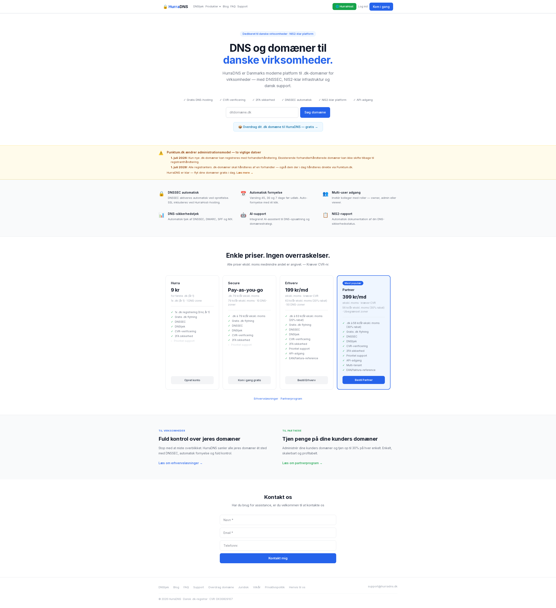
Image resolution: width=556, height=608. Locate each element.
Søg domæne (315, 112)
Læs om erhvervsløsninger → (181, 463)
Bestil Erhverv (307, 380)
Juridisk (243, 587)
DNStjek (198, 6)
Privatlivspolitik (275, 587)
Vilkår (257, 587)
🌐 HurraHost (344, 6)
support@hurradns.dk (382, 586)
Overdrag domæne (221, 587)
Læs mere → (245, 172)
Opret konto (192, 380)
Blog (226, 6)
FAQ (233, 6)
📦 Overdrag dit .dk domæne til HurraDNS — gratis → (278, 127)
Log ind (363, 6)
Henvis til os (297, 587)
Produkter (213, 6)
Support (242, 6)
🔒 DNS (175, 6)
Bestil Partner (364, 380)
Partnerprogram (291, 398)
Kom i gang (381, 6)
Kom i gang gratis (249, 380)
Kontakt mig (278, 558)
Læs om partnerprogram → (302, 463)
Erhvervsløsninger (266, 398)
